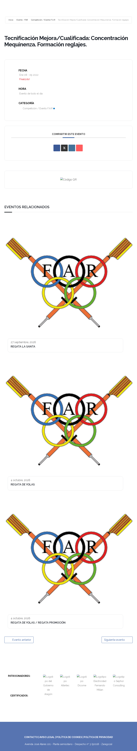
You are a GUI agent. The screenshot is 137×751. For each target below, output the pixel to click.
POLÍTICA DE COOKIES (69, 737)
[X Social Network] (64, 148)
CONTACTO (31, 737)
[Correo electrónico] (79, 148)
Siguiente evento (114, 639)
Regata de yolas (23, 484)
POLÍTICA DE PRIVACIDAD (98, 737)
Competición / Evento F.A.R (43, 20)
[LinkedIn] (71, 148)
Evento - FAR (22, 20)
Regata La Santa (23, 346)
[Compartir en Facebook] (56, 148)
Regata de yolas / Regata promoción (38, 622)
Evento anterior (21, 639)
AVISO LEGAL (47, 737)
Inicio (11, 20)
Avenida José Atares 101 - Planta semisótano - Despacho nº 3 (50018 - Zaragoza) (68, 744)
